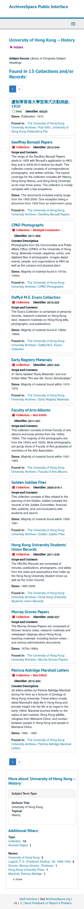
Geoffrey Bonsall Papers (31, 142)
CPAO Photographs (27, 225)
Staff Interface (28, 899)
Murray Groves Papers (30, 611)
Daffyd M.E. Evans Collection (36, 297)
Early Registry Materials (31, 359)
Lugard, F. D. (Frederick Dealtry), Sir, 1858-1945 (40, 861)
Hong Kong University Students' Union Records (38, 547)
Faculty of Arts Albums (30, 410)
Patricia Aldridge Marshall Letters (40, 670)
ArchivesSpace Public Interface (38, 6)
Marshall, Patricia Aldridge (25, 874)
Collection (15, 841)
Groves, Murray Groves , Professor (31, 865)
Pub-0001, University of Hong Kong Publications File (40, 129)
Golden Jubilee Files (28, 482)
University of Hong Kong (24, 857)
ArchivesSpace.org (58, 899)
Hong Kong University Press (26, 869)
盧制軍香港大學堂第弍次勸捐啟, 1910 (40, 104)
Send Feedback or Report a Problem (48, 903)
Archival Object (18, 845)
